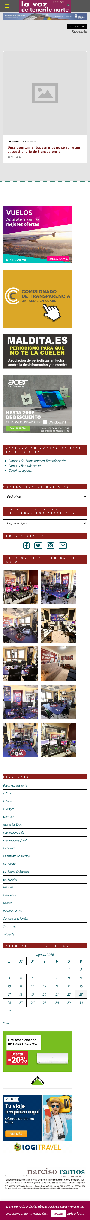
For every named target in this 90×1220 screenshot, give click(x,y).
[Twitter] (38, 545)
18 (20, 994)
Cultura (7, 793)
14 (56, 986)
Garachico (8, 817)
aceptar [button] (58, 1213)
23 (80, 994)
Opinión (7, 903)
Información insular (14, 832)
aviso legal (75, 1213)
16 (80, 986)
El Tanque (8, 809)
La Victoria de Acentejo (16, 871)
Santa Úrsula (10, 926)
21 (56, 994)
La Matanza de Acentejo (16, 856)
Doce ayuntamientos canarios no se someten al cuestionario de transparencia (44, 149)
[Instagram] (50, 545)
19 (32, 994)
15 (68, 986)
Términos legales (20, 470)
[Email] (63, 545)
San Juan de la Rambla (15, 918)
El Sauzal (8, 801)
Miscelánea (9, 895)
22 (68, 994)
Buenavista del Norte (15, 785)
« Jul (6, 1022)
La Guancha (9, 848)
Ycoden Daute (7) (36, 1196)
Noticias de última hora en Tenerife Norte (37, 461)
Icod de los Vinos (12, 824)
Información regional (22, 141)
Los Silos (8, 887)
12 (32, 986)
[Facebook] (26, 545)
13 (44, 986)
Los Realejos (10, 879)
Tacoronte (8, 934)
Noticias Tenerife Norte (24, 466)
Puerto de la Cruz (12, 911)
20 (44, 994)
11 (20, 986)
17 (9, 994)
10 (9, 986)
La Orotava (9, 864)
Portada (11, 1196)
